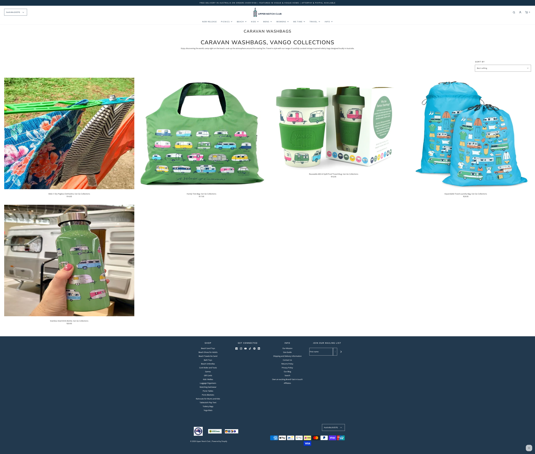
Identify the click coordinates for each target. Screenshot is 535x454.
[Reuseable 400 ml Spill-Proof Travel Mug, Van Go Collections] (334, 123)
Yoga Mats (208, 410)
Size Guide (287, 352)
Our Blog (287, 371)
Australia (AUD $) (13, 12)
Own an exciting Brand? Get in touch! (287, 379)
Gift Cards (208, 375)
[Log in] (520, 12)
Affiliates (287, 383)
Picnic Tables (208, 391)
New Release (209, 21)
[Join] (341, 352)
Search (287, 375)
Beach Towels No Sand (208, 356)
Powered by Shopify (219, 441)
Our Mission (287, 348)
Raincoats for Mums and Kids (208, 398)
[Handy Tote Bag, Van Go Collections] (201, 133)
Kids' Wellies (208, 379)
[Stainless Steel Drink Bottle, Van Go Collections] (69, 260)
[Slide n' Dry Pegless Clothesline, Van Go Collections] (69, 133)
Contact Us (287, 360)
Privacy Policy (287, 367)
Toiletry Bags (208, 406)
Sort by (480, 62)
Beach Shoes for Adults (208, 352)
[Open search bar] (513, 12)
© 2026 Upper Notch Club (200, 441)
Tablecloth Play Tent (208, 402)
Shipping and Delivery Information (287, 356)
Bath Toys (208, 360)
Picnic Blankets (208, 395)
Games (208, 371)
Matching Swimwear (208, 387)
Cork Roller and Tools (208, 367)
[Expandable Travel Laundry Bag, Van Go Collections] (466, 133)
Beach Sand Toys (208, 348)
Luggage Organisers (208, 383)
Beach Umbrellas (208, 363)
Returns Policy (287, 363)
